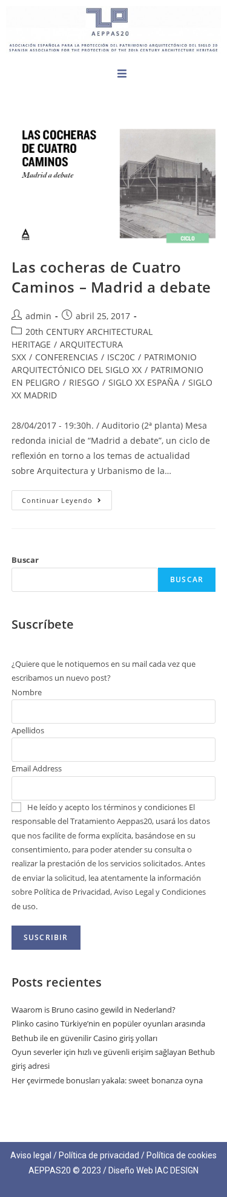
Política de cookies (181, 1155)
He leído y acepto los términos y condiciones (107, 807)
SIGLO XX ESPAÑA (143, 382)
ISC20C (121, 357)
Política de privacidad (99, 1155)
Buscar (25, 559)
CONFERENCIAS (66, 357)
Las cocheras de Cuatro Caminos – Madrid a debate (111, 277)
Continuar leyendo (67, 497)
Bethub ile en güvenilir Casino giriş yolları (84, 1038)
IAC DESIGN (177, 1170)
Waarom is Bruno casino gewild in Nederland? (94, 1009)
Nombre (27, 692)
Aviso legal (30, 1155)
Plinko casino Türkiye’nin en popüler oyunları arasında (108, 1023)
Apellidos (28, 730)
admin (38, 316)
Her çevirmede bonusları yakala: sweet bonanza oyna (107, 1080)
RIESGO (84, 382)
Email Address (37, 768)
